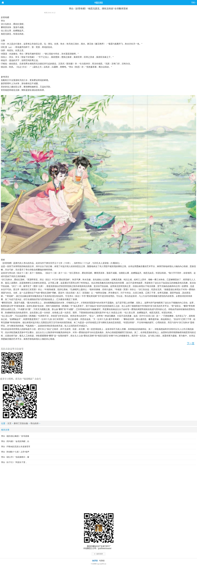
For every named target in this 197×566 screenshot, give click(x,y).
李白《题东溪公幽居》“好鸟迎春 (15, 436)
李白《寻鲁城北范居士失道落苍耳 (15, 447)
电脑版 (102, 561)
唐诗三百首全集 (21, 423)
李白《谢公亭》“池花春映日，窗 (15, 457)
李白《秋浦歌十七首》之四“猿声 (15, 452)
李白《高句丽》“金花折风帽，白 (15, 441)
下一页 (190, 343)
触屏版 (95, 561)
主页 (9, 423)
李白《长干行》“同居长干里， (14, 462)
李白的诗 (34, 423)
